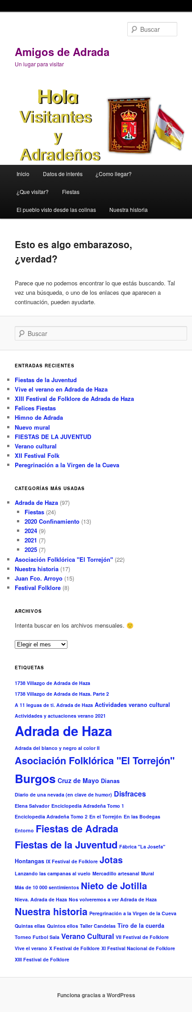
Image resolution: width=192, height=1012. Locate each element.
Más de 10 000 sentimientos (47, 887)
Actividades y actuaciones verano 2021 (60, 715)
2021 (31, 540)
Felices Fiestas (35, 408)
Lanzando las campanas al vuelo (53, 873)
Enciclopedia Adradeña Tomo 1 (87, 805)
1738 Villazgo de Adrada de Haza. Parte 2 (62, 693)
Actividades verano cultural (132, 705)
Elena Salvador (32, 805)
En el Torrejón (105, 816)
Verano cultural (36, 446)
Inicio (23, 173)
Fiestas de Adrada (77, 828)
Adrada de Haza (36, 502)
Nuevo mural (32, 427)
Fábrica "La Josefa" (142, 846)
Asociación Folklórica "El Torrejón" (64, 559)
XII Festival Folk (37, 455)
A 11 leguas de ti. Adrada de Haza (54, 705)
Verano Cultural (87, 936)
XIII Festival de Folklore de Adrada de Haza (74, 398)
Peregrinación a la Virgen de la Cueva (67, 465)
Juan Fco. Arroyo (39, 578)
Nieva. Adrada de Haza (41, 899)
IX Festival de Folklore (72, 861)
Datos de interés (63, 173)
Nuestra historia (128, 209)
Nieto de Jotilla (114, 885)
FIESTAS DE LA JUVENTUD (53, 436)
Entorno (24, 830)
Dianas (110, 781)
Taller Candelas (98, 925)
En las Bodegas (142, 816)
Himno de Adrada (39, 417)
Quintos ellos (62, 925)
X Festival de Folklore (74, 948)
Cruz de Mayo (78, 780)
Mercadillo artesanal (115, 873)
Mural (147, 873)
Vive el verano (31, 948)
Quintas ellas (30, 925)
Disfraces (130, 793)
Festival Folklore (38, 587)
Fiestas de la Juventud (46, 379)
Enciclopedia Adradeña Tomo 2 (51, 816)
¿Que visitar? (33, 191)
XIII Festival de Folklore (42, 959)
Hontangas (29, 861)
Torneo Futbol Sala (37, 937)
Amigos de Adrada (62, 51)
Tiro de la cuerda (140, 926)
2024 (31, 530)
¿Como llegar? (114, 173)
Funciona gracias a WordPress (96, 995)
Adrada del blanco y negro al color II (57, 748)
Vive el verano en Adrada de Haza (61, 389)
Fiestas (70, 191)
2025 (31, 549)
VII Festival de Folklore (142, 937)
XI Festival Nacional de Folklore (138, 948)
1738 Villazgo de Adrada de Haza (52, 683)
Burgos (35, 778)
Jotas (111, 859)
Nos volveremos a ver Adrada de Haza (113, 899)
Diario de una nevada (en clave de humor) (63, 794)
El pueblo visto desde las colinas (56, 209)
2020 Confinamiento (52, 521)
